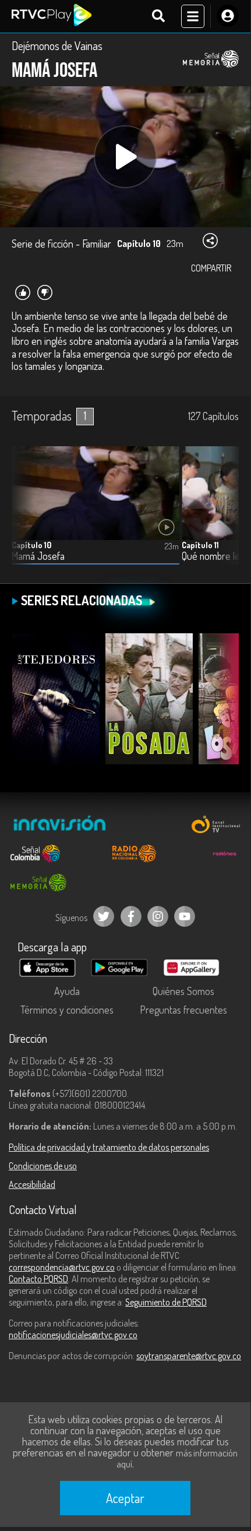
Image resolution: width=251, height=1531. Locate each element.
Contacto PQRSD (38, 1279)
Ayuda (67, 991)
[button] (224, 514)
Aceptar (125, 1498)
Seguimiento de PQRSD (166, 1302)
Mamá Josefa (38, 556)
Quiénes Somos (183, 991)
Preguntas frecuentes (183, 1009)
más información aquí (177, 1458)
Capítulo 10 (31, 545)
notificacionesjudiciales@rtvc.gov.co (73, 1334)
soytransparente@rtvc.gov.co (188, 1355)
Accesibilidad (32, 1184)
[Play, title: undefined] (125, 156)
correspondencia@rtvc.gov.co (62, 1267)
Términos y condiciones (67, 1009)
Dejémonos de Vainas (57, 45)
